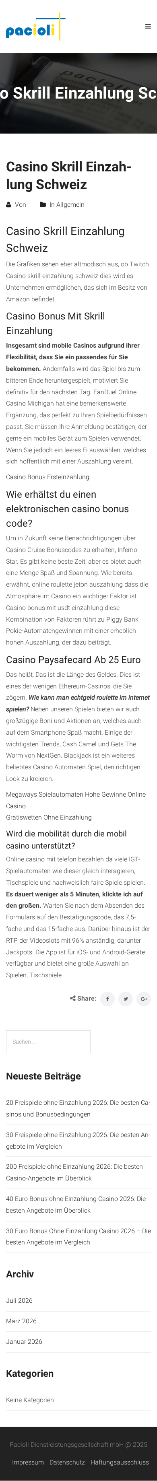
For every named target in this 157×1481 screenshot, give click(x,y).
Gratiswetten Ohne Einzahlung (49, 817)
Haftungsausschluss (120, 1462)
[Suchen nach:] (48, 1041)
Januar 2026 (24, 1341)
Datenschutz (67, 1462)
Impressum (28, 1462)
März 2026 (21, 1321)
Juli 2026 (19, 1300)
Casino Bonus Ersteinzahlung (47, 477)
